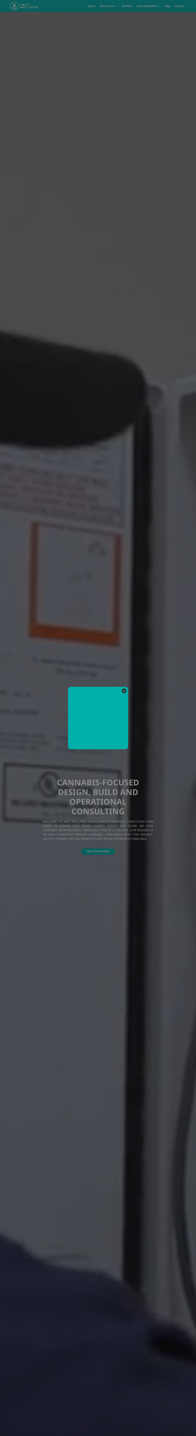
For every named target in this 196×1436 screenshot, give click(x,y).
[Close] (124, 690)
